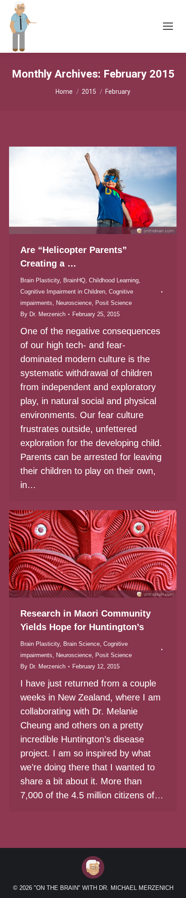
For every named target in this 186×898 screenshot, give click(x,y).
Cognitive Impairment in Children (62, 291)
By (42, 314)
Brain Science (81, 643)
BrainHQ (74, 280)
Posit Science (113, 302)
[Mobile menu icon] (168, 26)
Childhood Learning (114, 280)
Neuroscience (74, 302)
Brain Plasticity (40, 280)
